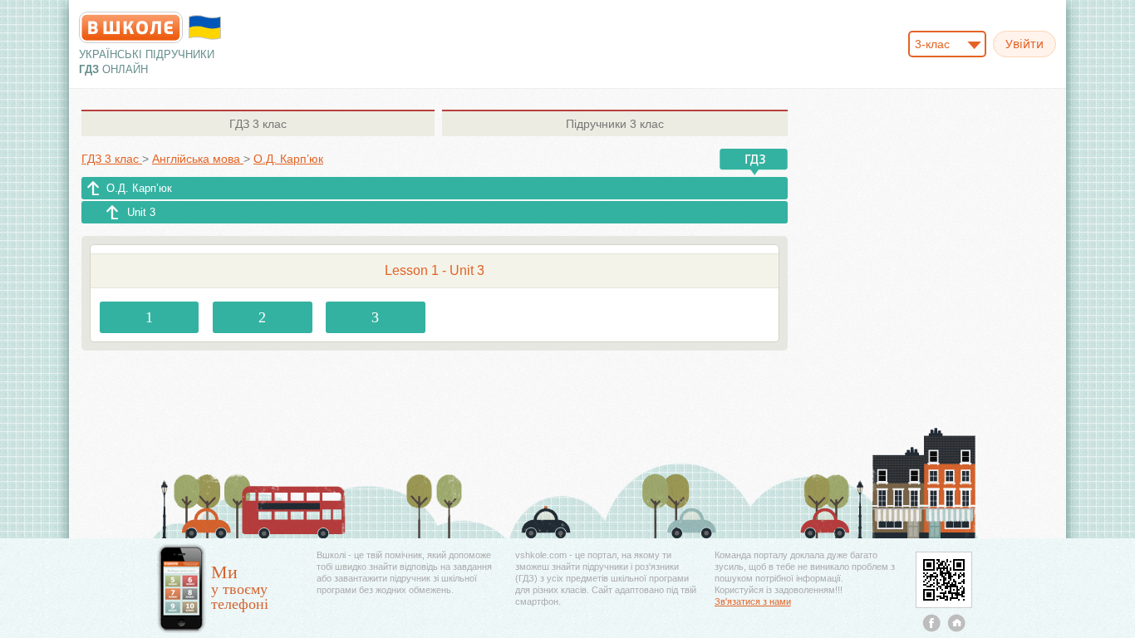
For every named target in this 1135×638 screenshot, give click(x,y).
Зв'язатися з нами (753, 601)
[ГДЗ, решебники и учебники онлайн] (131, 27)
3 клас (258, 123)
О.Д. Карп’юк (139, 188)
